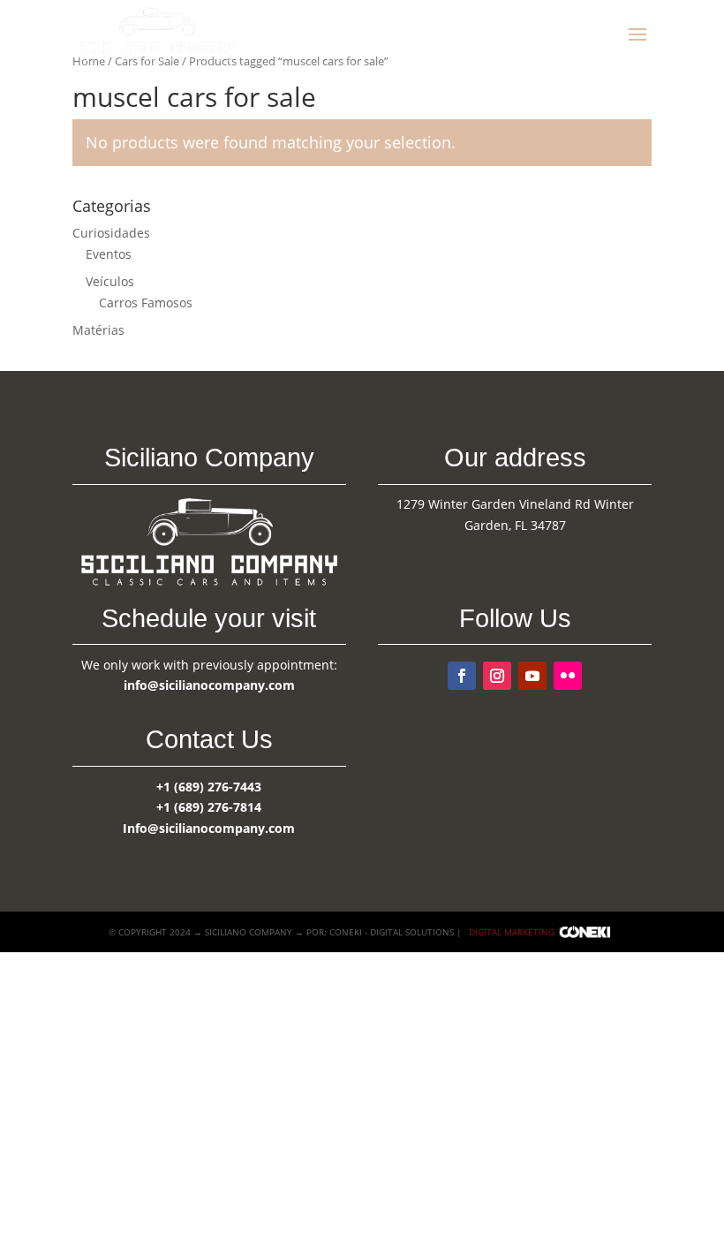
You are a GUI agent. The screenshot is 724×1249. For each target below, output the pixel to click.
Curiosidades (111, 232)
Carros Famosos (145, 302)
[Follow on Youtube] (532, 676)
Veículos (110, 281)
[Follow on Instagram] (497, 676)
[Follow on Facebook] (462, 676)
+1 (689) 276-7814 (208, 807)
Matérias (98, 330)
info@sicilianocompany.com (209, 685)
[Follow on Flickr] (568, 676)
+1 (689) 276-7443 (208, 786)
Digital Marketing (511, 932)
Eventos (109, 254)
